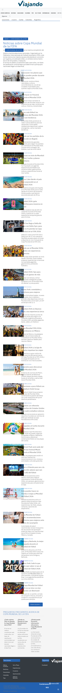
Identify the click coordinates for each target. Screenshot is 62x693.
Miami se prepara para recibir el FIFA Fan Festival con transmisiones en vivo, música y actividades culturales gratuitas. (32, 458)
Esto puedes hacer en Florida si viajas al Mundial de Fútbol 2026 (32, 493)
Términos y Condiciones (10, 691)
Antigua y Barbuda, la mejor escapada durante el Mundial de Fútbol (32, 544)
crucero (14, 20)
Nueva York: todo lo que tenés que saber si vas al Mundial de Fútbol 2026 (31, 566)
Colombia (27, 13)
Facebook (44, 665)
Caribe (21, 20)
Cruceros (53, 13)
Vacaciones (20, 13)
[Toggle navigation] (2, 10)
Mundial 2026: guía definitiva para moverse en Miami (32, 204)
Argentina (37, 20)
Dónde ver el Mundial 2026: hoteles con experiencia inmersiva (32, 251)
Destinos (13, 13)
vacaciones (5, 20)
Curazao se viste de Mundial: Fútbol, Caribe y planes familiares (32, 158)
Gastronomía (16, 674)
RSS (47, 687)
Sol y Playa (38, 13)
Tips (32, 13)
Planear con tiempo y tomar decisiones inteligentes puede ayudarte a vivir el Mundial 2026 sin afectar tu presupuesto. (32, 280)
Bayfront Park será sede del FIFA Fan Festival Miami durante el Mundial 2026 (32, 449)
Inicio (6, 39)
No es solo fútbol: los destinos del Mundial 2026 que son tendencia (32, 115)
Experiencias (45, 13)
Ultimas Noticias (15, 677)
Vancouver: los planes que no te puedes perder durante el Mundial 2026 (32, 75)
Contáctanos (44, 684)
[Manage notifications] (58, 689)
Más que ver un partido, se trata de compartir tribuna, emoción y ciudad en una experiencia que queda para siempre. (32, 596)
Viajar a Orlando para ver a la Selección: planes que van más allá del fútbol (32, 470)
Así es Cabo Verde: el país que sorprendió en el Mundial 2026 (31, 182)
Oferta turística (5, 13)
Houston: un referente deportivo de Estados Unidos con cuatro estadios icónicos (32, 408)
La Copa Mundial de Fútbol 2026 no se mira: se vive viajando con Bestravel (32, 588)
